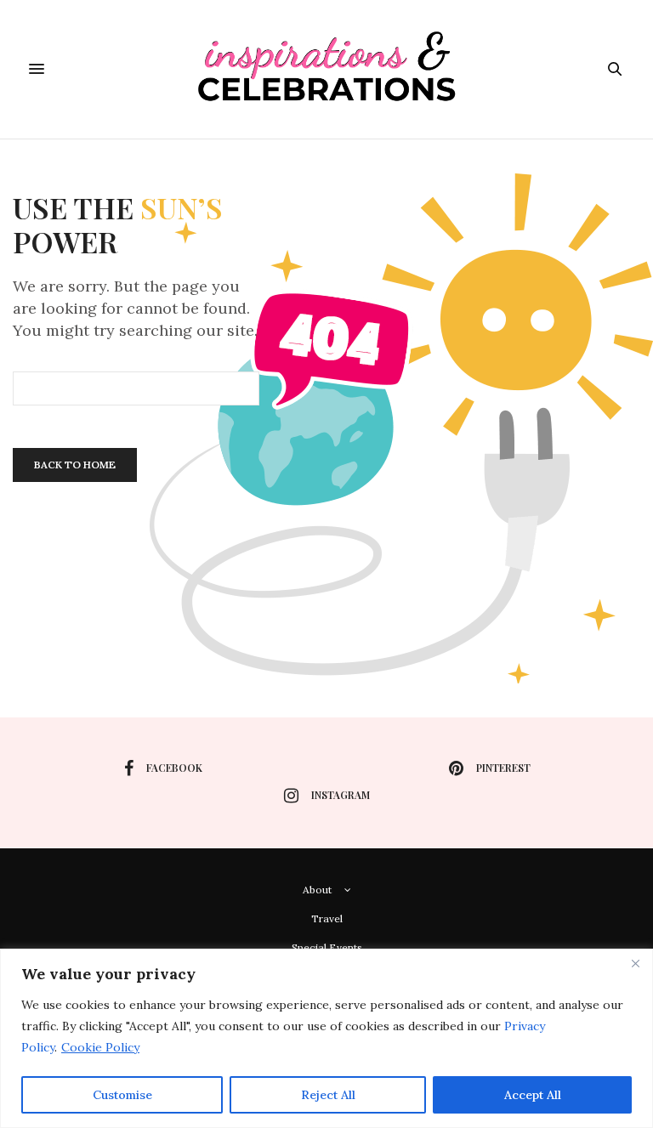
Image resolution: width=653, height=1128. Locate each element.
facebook (174, 767)
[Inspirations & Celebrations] (327, 69)
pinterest (503, 767)
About (317, 889)
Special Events (327, 947)
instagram (340, 795)
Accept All (532, 1094)
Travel (327, 918)
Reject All (328, 1094)
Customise (122, 1094)
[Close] (635, 963)
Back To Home (75, 464)
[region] (326, 1038)
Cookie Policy (100, 1047)
